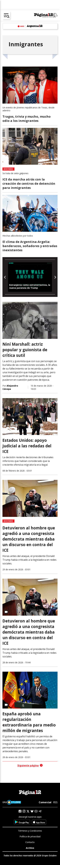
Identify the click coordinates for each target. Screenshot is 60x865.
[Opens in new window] (22, 822)
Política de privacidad (30, 836)
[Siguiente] (55, 277)
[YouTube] (36, 811)
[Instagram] (24, 811)
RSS (55, 802)
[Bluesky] (32, 811)
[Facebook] (20, 811)
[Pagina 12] (46, 15)
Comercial (45, 802)
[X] (28, 811)
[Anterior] (5, 277)
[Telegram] (40, 811)
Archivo (30, 847)
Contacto (30, 842)
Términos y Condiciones (30, 830)
